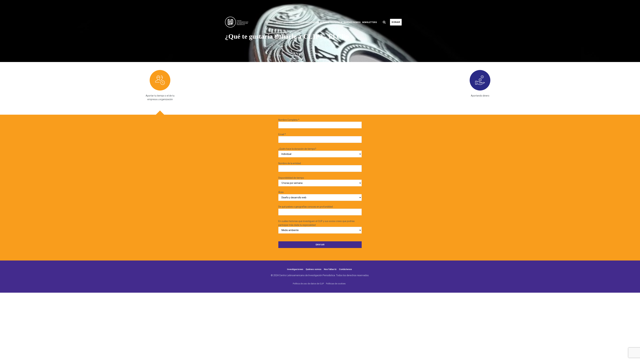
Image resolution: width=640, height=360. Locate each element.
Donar (396, 22)
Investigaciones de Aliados (313, 22)
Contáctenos (345, 269)
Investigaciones (285, 22)
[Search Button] (384, 22)
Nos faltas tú (330, 269)
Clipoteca (336, 22)
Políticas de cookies (336, 283)
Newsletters (369, 22)
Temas (268, 22)
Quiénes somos (352, 22)
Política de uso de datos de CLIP (308, 283)
